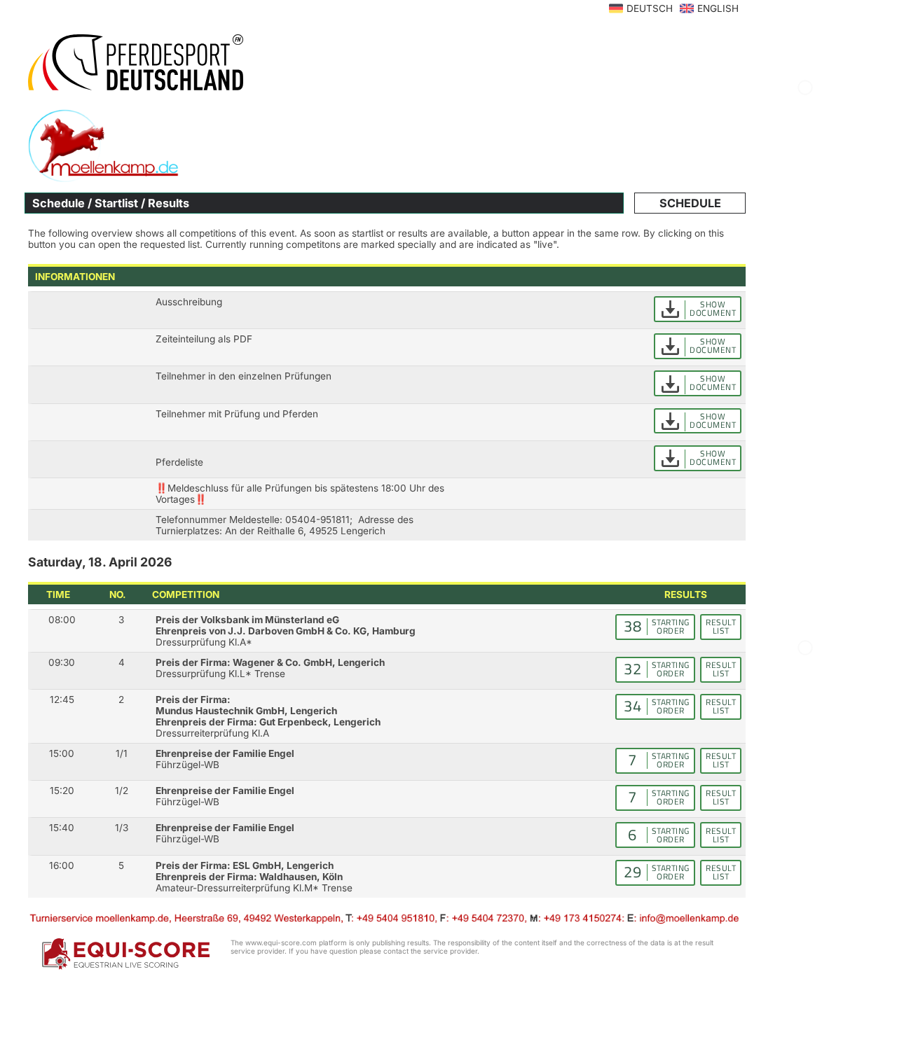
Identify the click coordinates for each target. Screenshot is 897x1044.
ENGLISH (718, 8)
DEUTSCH (649, 8)
